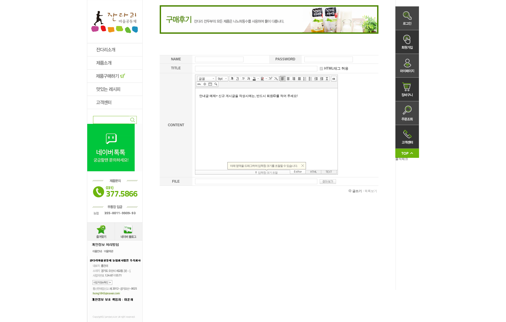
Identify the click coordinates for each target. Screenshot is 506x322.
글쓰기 (357, 191)
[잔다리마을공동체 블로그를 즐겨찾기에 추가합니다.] (101, 224)
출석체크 (401, 159)
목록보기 (370, 191)
